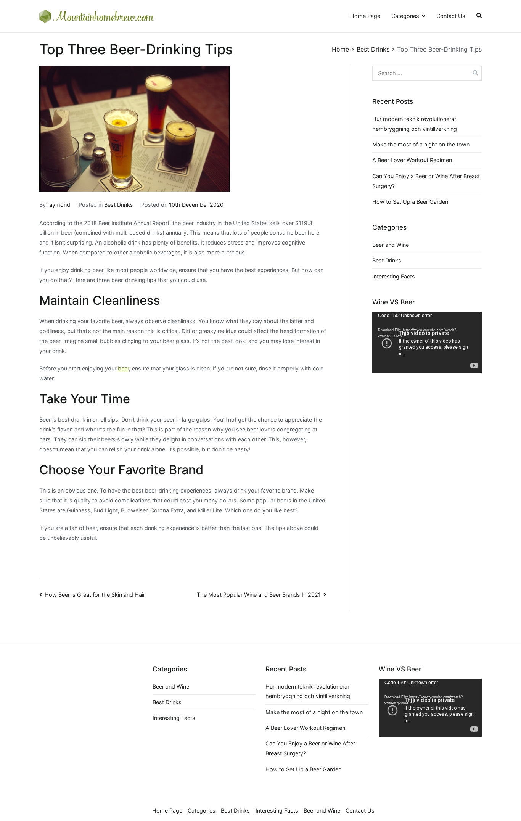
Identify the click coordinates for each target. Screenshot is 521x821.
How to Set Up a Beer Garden (410, 201)
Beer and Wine (390, 244)
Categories (405, 16)
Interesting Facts (393, 276)
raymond (58, 204)
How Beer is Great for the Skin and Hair (95, 594)
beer (123, 368)
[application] (427, 342)
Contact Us (450, 16)
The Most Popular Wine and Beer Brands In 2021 (259, 594)
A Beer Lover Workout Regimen (412, 160)
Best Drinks (118, 204)
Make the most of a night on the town (421, 144)
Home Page (365, 16)
